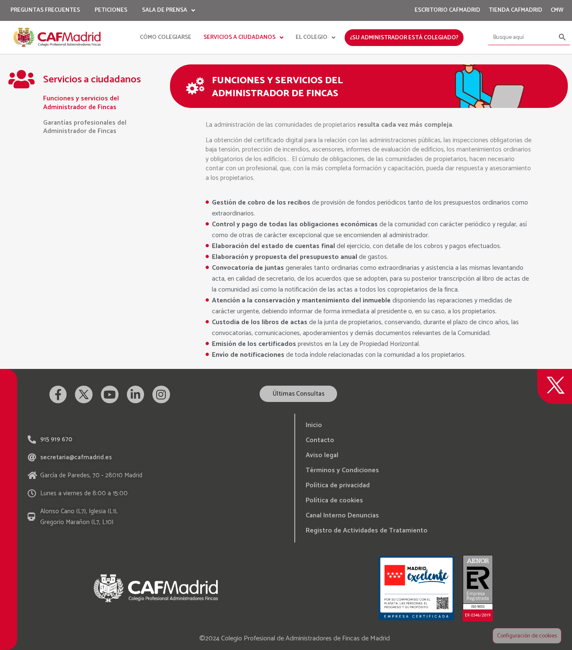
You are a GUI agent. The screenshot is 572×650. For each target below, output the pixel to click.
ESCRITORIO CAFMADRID (447, 10)
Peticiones (111, 10)
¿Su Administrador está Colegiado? (404, 38)
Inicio (314, 425)
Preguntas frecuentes (45, 10)
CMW (557, 10)
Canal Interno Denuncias (342, 515)
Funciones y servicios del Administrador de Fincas (81, 103)
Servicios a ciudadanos (240, 37)
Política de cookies (334, 500)
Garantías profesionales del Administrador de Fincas (84, 127)
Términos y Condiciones (342, 470)
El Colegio (311, 37)
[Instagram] (161, 394)
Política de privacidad (338, 485)
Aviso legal (322, 455)
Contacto (320, 440)
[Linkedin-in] (135, 394)
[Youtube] (110, 394)
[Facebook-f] (58, 394)
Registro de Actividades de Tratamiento (367, 530)
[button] (298, 394)
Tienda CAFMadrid (515, 10)
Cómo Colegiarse (165, 37)
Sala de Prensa (164, 10)
